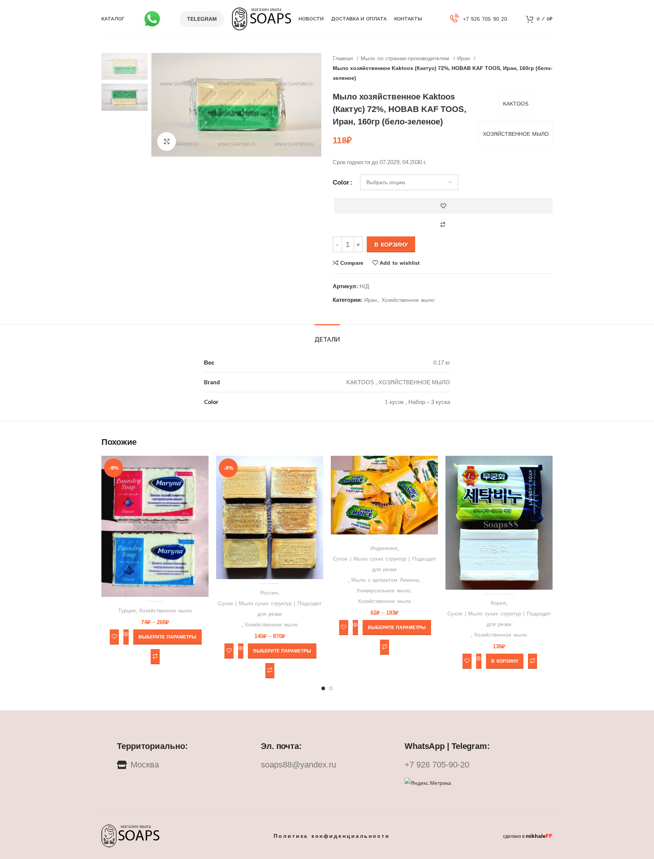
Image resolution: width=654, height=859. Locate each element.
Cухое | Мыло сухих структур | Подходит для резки (269, 608)
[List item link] (327, 765)
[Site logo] (261, 18)
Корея (498, 603)
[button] (504, 661)
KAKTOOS (515, 104)
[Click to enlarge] (166, 141)
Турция (127, 610)
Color (341, 182)
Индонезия (383, 548)
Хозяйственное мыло (408, 300)
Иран (464, 58)
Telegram (202, 19)
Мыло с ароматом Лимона (385, 580)
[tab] (327, 335)
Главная (344, 58)
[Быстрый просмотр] (126, 637)
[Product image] (269, 517)
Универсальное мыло (383, 590)
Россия (269, 593)
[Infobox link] (479, 19)
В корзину (391, 244)
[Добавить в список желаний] (443, 206)
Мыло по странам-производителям (406, 58)
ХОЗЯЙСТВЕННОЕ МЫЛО (516, 134)
